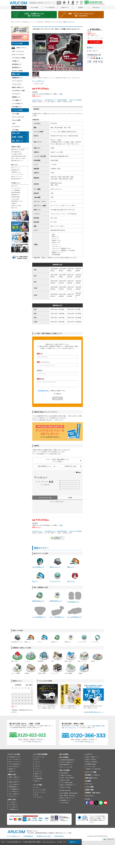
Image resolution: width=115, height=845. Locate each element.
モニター (37, 759)
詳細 (61, 94)
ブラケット (37, 764)
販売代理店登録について (66, 764)
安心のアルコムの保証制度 (75, 99)
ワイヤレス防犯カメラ (14, 784)
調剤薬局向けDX (15, 170)
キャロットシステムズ (18, 117)
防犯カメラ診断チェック (92, 757)
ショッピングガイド (16, 188)
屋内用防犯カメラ (16, 67)
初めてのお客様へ (65, 770)
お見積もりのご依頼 (16, 205)
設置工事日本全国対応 (62, 99)
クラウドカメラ (16, 94)
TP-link (36, 794)
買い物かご (90, 47)
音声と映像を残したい (16, 151)
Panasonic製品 (16, 120)
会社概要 (88, 781)
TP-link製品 (15, 130)
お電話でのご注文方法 (65, 775)
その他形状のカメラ (14, 809)
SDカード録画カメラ (14, 794)
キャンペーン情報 (90, 772)
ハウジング (37, 761)
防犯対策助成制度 (15, 192)
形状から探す (16, 133)
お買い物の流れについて (50, 99)
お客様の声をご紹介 (70, 466)
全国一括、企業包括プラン (67, 762)
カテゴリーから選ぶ (14, 754)
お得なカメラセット (21, 47)
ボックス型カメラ (13, 804)
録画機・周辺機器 (17, 137)
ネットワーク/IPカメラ (14, 759)
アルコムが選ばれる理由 (66, 782)
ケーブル (37, 769)
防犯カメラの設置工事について (68, 785)
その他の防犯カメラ (73, 602)
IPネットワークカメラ (18, 51)
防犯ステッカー (38, 773)
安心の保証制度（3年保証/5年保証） (69, 793)
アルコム (37, 787)
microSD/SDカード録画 (18, 90)
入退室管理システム (16, 172)
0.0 (51, 482)
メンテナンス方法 (90, 766)
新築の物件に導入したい (17, 160)
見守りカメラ (71, 581)
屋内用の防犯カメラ (56, 601)
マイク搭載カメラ (16, 100)
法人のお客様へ (64, 757)
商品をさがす (18, 7)
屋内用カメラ (12, 769)
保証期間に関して (15, 194)
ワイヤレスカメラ (16, 84)
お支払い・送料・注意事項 (67, 777)
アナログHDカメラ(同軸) (18, 57)
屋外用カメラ (12, 771)
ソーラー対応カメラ (17, 103)
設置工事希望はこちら (44, 466)
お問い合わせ (96, 7)
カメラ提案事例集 (15, 190)
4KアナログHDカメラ (14, 766)
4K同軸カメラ (15, 61)
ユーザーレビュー (45, 497)
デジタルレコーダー (40, 757)
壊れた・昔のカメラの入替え (18, 158)
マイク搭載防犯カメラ (14, 789)
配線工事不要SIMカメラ (17, 178)
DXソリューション (15, 167)
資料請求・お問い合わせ (92, 792)
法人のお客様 (34, 7)
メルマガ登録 (89, 787)
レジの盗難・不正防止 (16, 154)
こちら (39, 741)
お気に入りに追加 (39, 83)
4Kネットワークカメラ (18, 54)
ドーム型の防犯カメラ (39, 617)
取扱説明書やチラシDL (16, 201)
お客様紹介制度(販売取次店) (67, 759)
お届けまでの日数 (64, 780)
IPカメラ (35, 581)
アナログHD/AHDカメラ (15, 764)
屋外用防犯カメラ (16, 64)
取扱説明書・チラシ (65, 800)
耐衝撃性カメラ (16, 97)
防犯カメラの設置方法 (91, 761)
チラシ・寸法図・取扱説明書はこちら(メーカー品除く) (57, 460)
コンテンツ (88, 754)
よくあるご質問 (15, 199)
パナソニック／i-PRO (40, 789)
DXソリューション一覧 (66, 767)
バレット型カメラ (13, 807)
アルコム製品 (15, 113)
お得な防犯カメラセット (15, 757)
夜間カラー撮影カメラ (14, 777)
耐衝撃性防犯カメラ (14, 786)
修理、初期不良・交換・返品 (67, 795)
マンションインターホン (17, 174)
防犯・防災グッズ (17, 140)
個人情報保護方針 (28, 836)
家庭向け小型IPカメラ (18, 87)
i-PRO (13, 123)
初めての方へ (14, 186)
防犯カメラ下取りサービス (67, 798)
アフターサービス (65, 790)
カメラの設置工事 (49, 7)
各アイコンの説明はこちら (38, 81)
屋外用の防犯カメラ (38, 601)
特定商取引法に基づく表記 (43, 836)
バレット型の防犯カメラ (57, 617)
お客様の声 (14, 203)
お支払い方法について (37, 99)
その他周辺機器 (38, 778)
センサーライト (38, 771)
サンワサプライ (16, 126)
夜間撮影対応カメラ (17, 77)
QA (70, 497)
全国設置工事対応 (15, 196)
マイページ (88, 784)
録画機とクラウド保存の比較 (93, 769)
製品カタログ (14, 207)
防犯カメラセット (55, 567)
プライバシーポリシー (49, 842)
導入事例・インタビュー (92, 775)
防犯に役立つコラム (91, 778)
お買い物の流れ (64, 773)
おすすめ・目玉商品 (17, 70)
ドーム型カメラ (13, 802)
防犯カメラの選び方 (91, 759)
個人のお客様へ (64, 754)
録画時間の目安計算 (91, 764)
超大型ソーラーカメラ (16, 176)
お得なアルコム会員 (65, 787)
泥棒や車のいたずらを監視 (17, 149)
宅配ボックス (38, 776)
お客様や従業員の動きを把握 (18, 156)
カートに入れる (95, 42)
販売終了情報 (89, 789)
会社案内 (80, 7)
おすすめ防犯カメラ (38, 567)
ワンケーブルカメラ (17, 81)
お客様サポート (65, 7)
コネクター (37, 766)
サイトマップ (89, 795)
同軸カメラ (70, 567)
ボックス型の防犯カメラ (74, 617)
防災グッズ (37, 781)
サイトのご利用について (13, 836)
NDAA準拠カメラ (16, 106)
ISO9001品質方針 (59, 836)
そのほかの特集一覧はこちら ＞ (94, 712)
